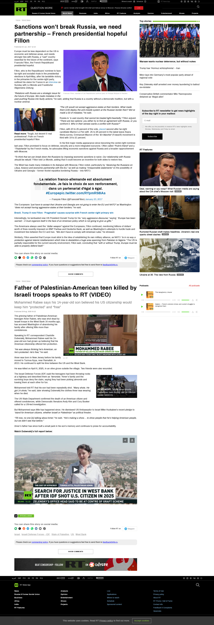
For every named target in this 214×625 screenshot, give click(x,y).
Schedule (110, 601)
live (138, 8)
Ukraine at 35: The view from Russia (158, 275)
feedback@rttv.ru (110, 265)
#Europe (53, 193)
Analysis (137, 13)
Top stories (145, 21)
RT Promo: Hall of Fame (162, 601)
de (29, 578)
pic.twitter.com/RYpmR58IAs (83, 193)
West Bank (81, 534)
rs (37, 578)
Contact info (158, 604)
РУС (26, 1)
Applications (111, 594)
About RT (157, 598)
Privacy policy (158, 594)
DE (31, 1)
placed (102, 129)
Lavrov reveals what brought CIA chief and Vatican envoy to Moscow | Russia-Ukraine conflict (98, 8)
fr (33, 578)
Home (18, 20)
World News (67, 13)
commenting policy (40, 265)
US (72, 534)
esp (19, 578)
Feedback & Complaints (162, 608)
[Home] (20, 9)
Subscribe (152, 136)
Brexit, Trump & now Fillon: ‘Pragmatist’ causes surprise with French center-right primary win (63, 213)
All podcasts (194, 286)
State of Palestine (60, 534)
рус (24, 578)
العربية (16, 1)
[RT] (64, 1)
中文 (43, 1)
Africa (107, 13)
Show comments (75, 274)
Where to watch (113, 598)
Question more (42, 8)
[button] (75, 469)
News (16, 591)
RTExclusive (26, 516)
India (96, 13)
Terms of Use (158, 591)
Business (82, 13)
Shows (181, 13)
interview (53, 82)
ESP (21, 1)
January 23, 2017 (93, 199)
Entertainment (166, 13)
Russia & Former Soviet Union (43, 13)
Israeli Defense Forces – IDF (36, 534)
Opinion (150, 13)
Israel (17, 534)
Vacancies (157, 611)
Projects (195, 13)
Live (108, 591)
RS (39, 1)
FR (35, 1)
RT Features (121, 13)
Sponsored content (114, 604)
